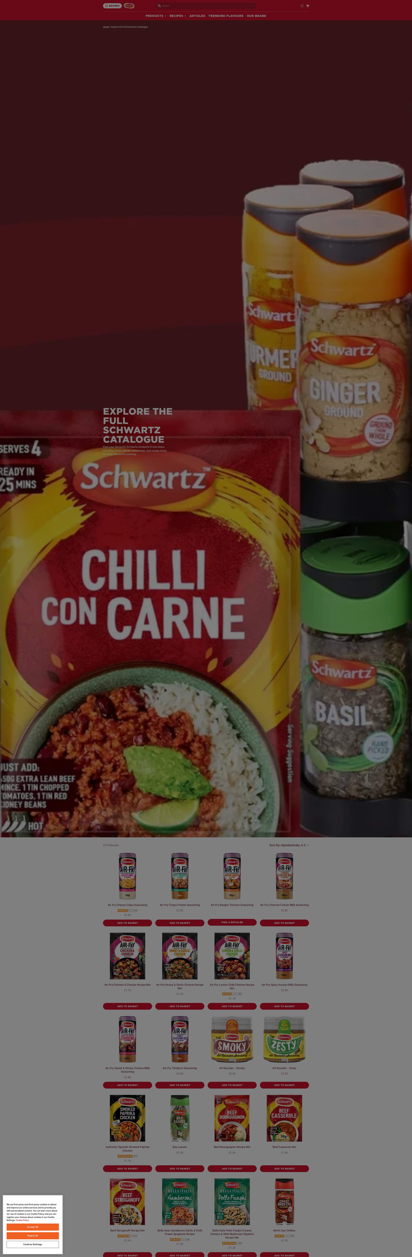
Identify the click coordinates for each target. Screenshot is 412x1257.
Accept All (32, 1227)
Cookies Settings (32, 1244)
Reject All (33, 1235)
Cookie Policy (22, 1220)
